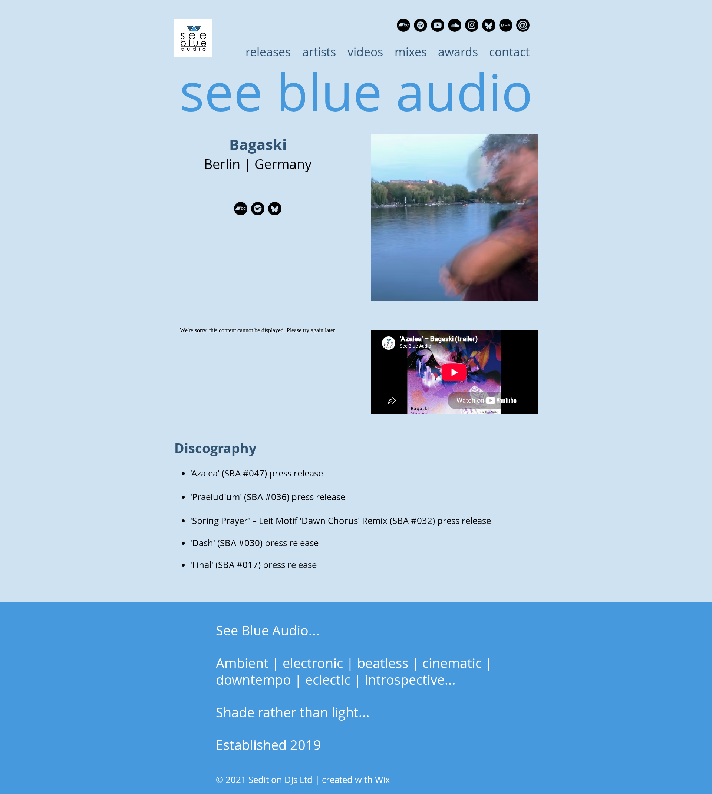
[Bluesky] (488, 25)
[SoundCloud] (454, 25)
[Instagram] (471, 25)
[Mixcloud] (505, 25)
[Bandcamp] (403, 25)
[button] (319, 52)
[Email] (523, 25)
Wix (382, 779)
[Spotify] (420, 25)
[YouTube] (437, 25)
